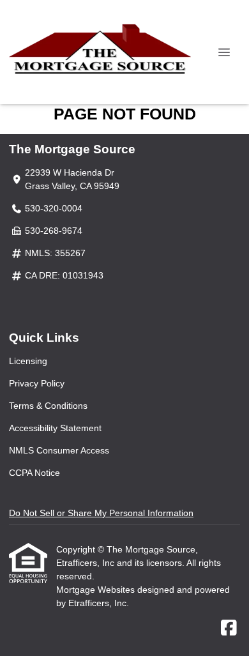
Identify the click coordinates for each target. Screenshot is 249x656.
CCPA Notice (34, 473)
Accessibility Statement (55, 428)
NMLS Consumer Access (59, 450)
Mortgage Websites (96, 589)
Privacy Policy (36, 383)
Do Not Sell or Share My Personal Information (101, 513)
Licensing (28, 361)
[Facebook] (229, 628)
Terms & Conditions (48, 405)
